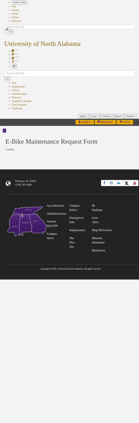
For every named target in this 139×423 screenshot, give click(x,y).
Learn (94, 116)
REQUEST (107, 122)
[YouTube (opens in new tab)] (134, 183)
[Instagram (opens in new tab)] (111, 183)
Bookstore (98, 250)
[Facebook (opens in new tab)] (104, 183)
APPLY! (86, 122)
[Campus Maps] (19, 220)
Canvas (15, 10)
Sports (118, 116)
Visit (14, 6)
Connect (106, 116)
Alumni (130, 116)
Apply (83, 116)
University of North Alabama (42, 43)
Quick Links (19, 2)
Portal (15, 13)
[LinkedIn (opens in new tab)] (119, 183)
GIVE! (126, 122)
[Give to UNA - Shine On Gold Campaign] (121, 205)
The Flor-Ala (72, 242)
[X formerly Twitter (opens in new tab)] (126, 183)
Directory (16, 21)
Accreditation (55, 205)
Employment (18, 86)
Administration (19, 94)
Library (15, 17)
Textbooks (17, 108)
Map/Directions (102, 230)
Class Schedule (19, 104)
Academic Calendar (21, 101)
